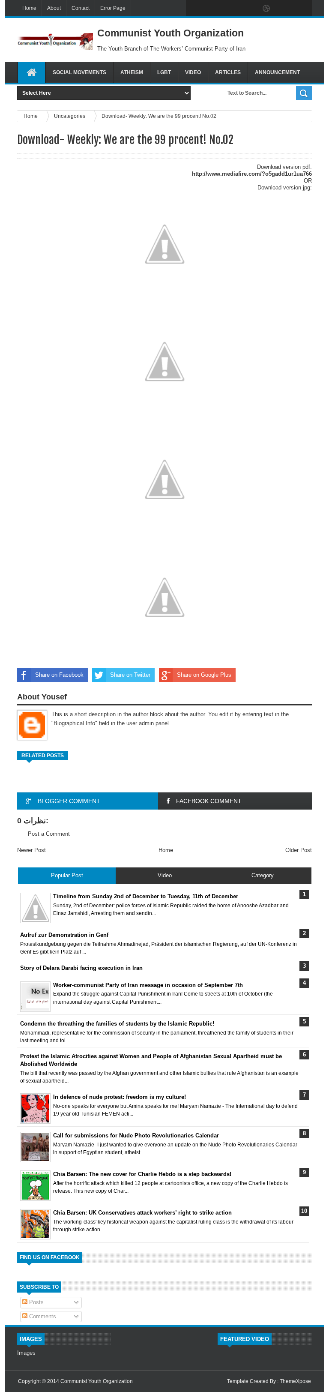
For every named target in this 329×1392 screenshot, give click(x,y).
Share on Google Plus (204, 675)
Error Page (113, 8)
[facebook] (194, 8)
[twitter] (212, 8)
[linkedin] (284, 8)
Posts (35, 1302)
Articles (228, 72)
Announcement (277, 72)
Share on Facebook (59, 675)
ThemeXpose (295, 1381)
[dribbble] (266, 8)
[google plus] (302, 8)
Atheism (131, 72)
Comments (41, 1316)
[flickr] (248, 8)
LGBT (164, 72)
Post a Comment (49, 834)
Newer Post (31, 850)
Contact (81, 8)
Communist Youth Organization (96, 1381)
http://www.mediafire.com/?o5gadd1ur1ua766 (252, 174)
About (54, 8)
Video (193, 72)
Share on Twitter (130, 675)
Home (29, 8)
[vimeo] (230, 8)
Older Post (298, 850)
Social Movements (79, 72)
